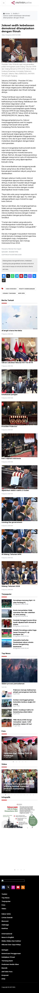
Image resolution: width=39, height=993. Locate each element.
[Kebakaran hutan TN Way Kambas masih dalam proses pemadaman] (19, 670)
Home (7, 14)
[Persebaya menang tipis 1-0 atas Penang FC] (7, 603)
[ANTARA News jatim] (21, 2)
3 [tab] (20, 762)
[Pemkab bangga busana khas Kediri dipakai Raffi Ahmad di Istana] (7, 623)
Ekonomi (5, 921)
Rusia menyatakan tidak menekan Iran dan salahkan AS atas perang (24, 612)
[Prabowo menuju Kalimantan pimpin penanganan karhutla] (7, 693)
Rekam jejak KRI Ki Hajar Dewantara (17, 862)
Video (4, 764)
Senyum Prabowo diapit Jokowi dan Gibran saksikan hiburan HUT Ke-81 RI (17, 361)
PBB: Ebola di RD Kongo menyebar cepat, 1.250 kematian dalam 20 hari (22, 722)
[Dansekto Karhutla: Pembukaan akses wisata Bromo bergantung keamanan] (7, 643)
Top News (6, 653)
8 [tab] (27, 795)
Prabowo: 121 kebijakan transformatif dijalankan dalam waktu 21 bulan (17, 489)
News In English (8, 937)
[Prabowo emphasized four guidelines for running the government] (19, 509)
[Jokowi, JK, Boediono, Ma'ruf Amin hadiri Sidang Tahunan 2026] (19, 573)
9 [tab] (30, 795)
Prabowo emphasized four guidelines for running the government (19, 521)
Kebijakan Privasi (8, 957)
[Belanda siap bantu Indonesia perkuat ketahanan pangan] (19, 381)
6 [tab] (21, 795)
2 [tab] (16, 762)
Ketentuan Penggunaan (11, 953)
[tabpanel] (19, 748)
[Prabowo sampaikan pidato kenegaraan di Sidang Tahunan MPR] (19, 541)
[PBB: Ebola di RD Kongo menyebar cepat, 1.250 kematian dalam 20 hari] (7, 723)
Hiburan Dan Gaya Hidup (11, 945)
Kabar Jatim (6, 914)
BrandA (4, 968)
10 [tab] (34, 795)
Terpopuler (7, 594)
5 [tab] (26, 762)
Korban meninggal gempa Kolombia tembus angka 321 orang (24, 702)
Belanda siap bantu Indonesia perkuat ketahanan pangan (18, 393)
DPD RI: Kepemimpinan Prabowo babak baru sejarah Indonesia (18, 457)
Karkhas (5, 928)
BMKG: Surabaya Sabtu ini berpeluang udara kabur (23, 711)
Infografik (6, 797)
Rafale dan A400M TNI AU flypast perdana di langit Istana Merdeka (19, 329)
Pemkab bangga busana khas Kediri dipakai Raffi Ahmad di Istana (25, 622)
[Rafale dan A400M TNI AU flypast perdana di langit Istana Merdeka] (19, 317)
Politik (15, 14)
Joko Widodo (11, 289)
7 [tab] (24, 795)
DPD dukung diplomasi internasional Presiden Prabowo (17, 425)
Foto (4, 731)
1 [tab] (13, 762)
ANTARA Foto (7, 972)
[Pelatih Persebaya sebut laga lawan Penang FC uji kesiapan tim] (7, 633)
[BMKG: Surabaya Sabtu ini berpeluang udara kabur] (7, 713)
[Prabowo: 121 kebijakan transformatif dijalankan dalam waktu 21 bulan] (19, 477)
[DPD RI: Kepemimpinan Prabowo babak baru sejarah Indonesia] (19, 445)
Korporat (5, 975)
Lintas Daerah (7, 917)
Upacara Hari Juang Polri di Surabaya (18, 754)
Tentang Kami (7, 961)
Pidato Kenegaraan (27, 289)
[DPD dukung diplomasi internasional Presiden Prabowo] (19, 413)
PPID (3, 979)
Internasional (7, 934)
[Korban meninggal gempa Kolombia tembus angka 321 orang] (7, 703)
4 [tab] (23, 762)
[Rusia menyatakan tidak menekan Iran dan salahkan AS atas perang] (7, 613)
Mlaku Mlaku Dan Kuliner (11, 941)
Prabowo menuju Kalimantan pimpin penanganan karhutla (24, 691)
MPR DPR (21, 293)
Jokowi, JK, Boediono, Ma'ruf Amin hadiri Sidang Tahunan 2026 (19, 585)
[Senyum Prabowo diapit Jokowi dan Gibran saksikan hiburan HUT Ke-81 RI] (19, 349)
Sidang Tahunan (9, 293)
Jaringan (5, 950)
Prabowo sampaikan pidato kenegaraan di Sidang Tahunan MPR (19, 553)
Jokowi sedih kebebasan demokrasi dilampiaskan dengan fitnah (16, 17)
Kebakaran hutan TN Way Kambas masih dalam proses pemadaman (19, 682)
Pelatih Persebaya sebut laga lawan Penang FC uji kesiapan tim (24, 632)
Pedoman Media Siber (10, 964)
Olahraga (5, 925)
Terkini (4, 894)
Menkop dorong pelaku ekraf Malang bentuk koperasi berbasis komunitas (19, 786)
